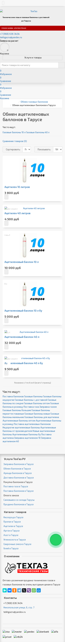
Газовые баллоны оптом (37, 403)
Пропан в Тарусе (12, 521)
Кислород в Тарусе (13, 517)
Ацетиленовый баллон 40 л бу (24, 363)
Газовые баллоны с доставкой (31, 399)
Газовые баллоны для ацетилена (41, 417)
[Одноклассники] (14, 590)
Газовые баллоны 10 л (14, 132)
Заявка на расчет (9, 40)
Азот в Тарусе (10, 535)
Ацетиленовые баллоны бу (26, 434)
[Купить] (6, 196)
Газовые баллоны (33, 396)
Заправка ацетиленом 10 (27, 437)
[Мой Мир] (39, 590)
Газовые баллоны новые (37, 413)
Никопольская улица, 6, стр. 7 (18, 607)
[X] (24, 590)
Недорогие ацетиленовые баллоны (21, 427)
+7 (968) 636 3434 (10, 33)
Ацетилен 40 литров (18, 213)
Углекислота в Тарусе (14, 539)
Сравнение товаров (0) (15, 141)
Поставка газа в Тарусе (15, 486)
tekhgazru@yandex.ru (11, 37)
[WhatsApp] (34, 590)
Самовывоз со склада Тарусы (18, 499)
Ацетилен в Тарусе (13, 526)
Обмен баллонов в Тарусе (17, 468)
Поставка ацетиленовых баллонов (32, 424)
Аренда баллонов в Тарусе (17, 473)
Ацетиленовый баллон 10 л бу (23, 310)
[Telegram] (19, 590)
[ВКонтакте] (9, 590)
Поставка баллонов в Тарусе (18, 490)
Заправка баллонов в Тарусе (18, 464)
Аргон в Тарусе (11, 530)
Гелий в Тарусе (11, 548)
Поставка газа (31, 406)
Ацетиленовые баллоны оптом (19, 420)
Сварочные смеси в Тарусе (17, 544)
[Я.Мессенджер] (5, 590)
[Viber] (29, 590)
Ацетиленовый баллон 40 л (22, 336)
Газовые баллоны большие (17, 410)
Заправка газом (48, 406)
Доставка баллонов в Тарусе (18, 477)
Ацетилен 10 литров (17, 187)
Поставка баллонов (13, 396)
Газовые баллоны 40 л (37, 132)
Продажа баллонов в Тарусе (18, 504)
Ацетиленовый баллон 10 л (22, 261)
